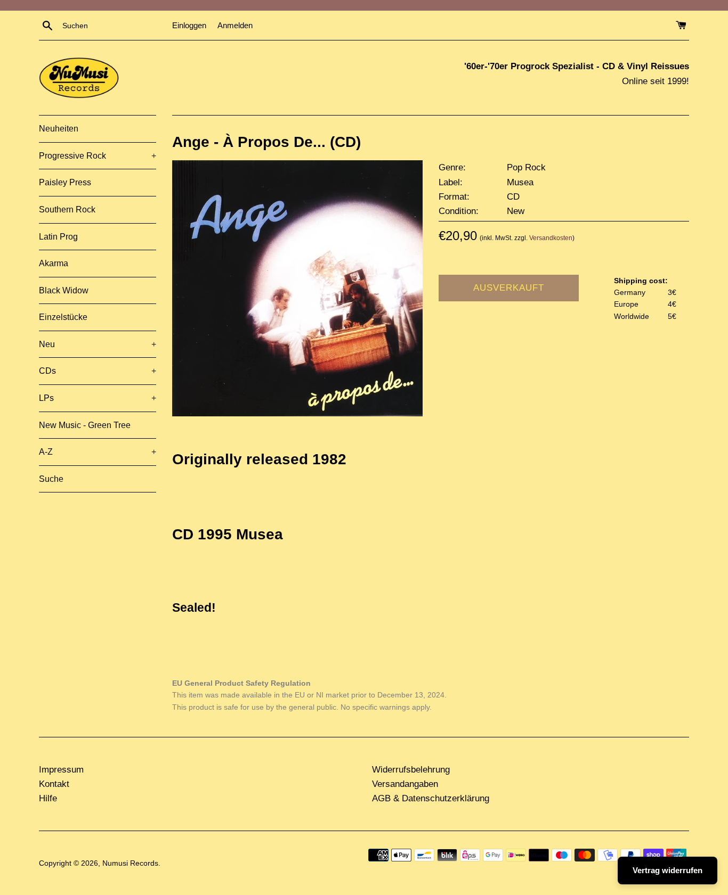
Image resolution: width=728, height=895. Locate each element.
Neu (97, 344)
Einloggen (189, 25)
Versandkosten (550, 238)
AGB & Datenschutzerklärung (430, 798)
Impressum (61, 770)
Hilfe (48, 798)
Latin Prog (58, 236)
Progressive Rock (97, 155)
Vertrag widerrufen (667, 870)
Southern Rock (67, 209)
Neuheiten (58, 128)
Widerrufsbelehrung (411, 770)
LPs (97, 398)
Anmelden (235, 25)
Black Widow (63, 290)
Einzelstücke (63, 317)
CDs (97, 370)
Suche (51, 478)
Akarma (53, 263)
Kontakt (54, 784)
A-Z (97, 451)
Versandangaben (405, 784)
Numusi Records (130, 863)
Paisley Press (65, 182)
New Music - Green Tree (85, 425)
